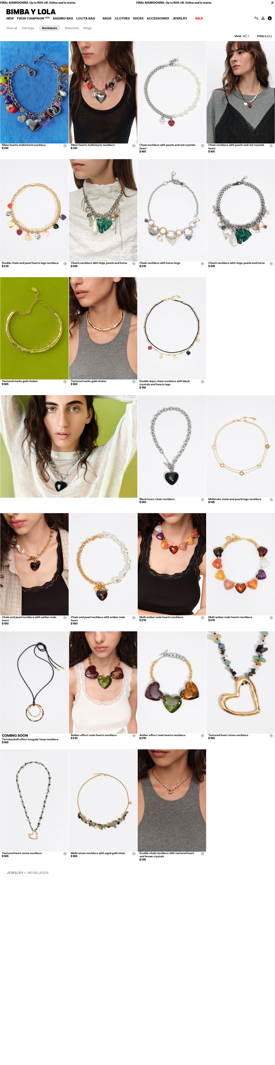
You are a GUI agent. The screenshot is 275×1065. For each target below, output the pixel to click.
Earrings (28, 28)
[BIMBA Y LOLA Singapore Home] (31, 13)
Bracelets (72, 28)
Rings (88, 28)
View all (11, 28)
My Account (263, 18)
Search (256, 18)
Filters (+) (264, 36)
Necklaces (49, 28)
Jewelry (15, 873)
